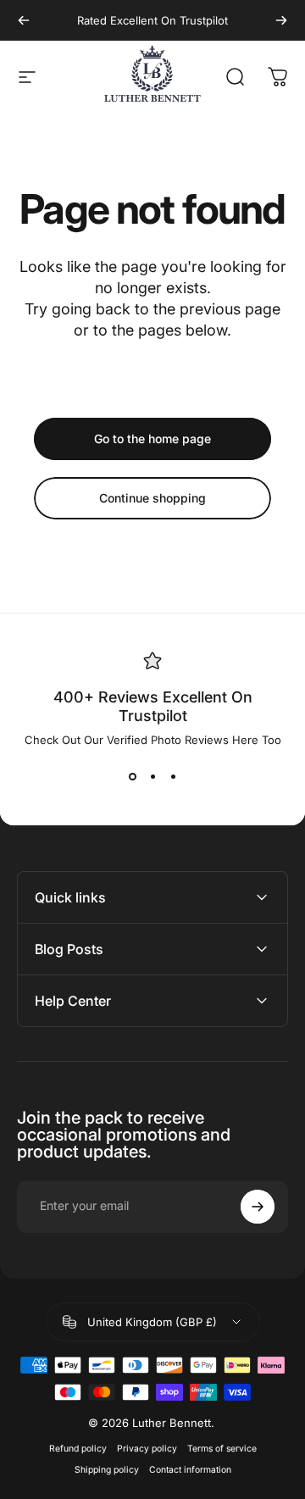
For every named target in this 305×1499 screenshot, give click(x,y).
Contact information (190, 1469)
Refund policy (78, 1448)
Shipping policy (107, 1469)
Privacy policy (147, 1448)
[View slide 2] (152, 777)
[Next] (281, 20)
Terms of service (222, 1448)
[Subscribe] (257, 1207)
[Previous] (23, 20)
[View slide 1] (132, 777)
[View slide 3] (173, 777)
